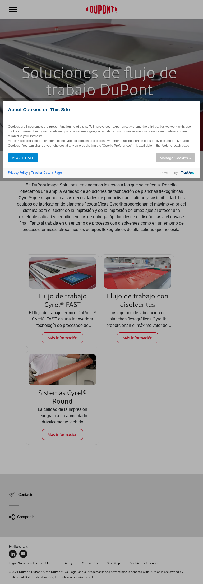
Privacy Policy (18, 172)
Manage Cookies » (175, 158)
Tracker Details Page (46, 172)
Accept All (23, 158)
